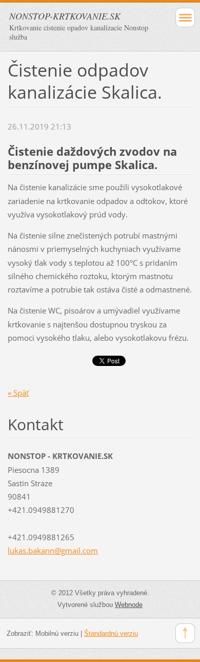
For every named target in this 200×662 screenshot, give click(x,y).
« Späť (18, 393)
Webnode (129, 605)
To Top (185, 633)
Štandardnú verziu (111, 633)
